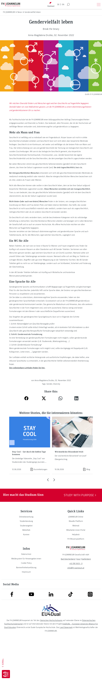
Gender (49, 384)
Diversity (56, 384)
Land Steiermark (66, 627)
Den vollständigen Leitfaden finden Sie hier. (27, 368)
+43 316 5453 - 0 (75, 563)
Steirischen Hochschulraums (51, 620)
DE (58, 4)
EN (63, 4)
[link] (26, 517)
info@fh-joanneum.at (75, 568)
